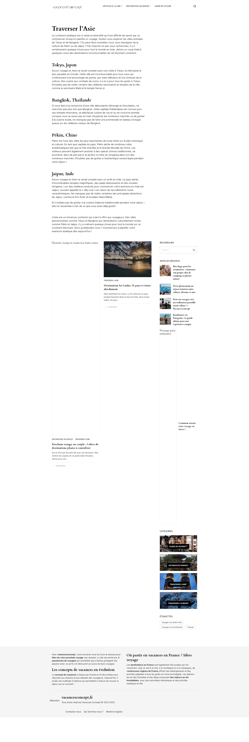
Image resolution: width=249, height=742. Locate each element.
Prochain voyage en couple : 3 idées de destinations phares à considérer (75, 446)
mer (156, 668)
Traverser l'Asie (82, 439)
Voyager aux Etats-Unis (172, 622)
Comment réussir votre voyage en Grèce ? (187, 426)
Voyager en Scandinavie (172, 627)
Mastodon (55, 700)
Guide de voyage (163, 6)
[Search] (194, 6)
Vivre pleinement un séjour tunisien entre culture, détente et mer (184, 289)
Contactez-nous (73, 711)
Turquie (190, 627)
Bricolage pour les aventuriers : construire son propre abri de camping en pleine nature (184, 272)
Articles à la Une (111, 6)
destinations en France (142, 665)
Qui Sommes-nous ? (93, 711)
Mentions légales (114, 711)
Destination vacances (137, 6)
